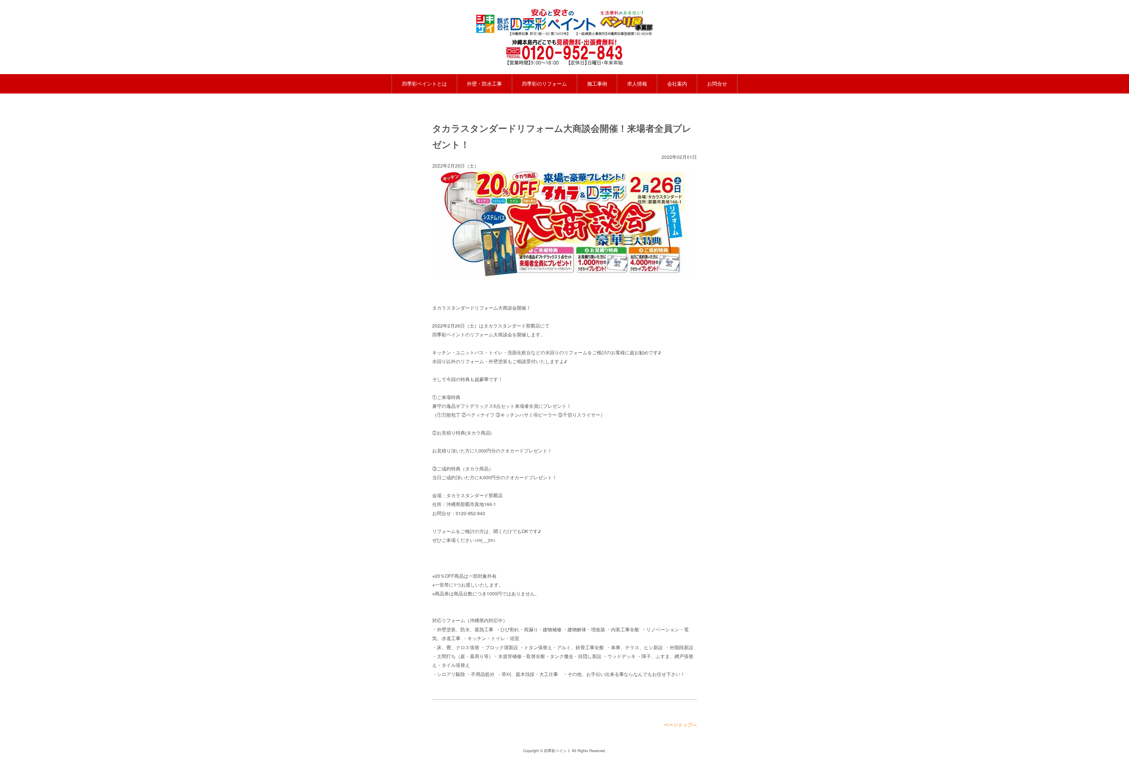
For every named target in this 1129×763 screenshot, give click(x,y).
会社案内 (677, 83)
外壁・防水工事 (484, 83)
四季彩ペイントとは (424, 83)
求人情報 (637, 83)
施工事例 (597, 83)
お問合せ (717, 83)
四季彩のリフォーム (544, 83)
